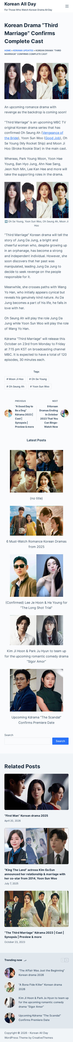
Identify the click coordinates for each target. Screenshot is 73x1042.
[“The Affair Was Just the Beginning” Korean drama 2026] (9, 973)
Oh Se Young (38, 378)
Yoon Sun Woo (39, 386)
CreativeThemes (42, 1037)
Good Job (52, 138)
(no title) (36, 498)
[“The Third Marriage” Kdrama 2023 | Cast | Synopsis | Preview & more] (36, 909)
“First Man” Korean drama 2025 (26, 815)
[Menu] (67, 6)
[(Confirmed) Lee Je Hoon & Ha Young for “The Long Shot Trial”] (36, 575)
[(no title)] (36, 471)
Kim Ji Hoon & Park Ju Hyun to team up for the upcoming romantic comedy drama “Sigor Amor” (36, 656)
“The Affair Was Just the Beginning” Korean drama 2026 (42, 973)
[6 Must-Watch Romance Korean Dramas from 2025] (36, 521)
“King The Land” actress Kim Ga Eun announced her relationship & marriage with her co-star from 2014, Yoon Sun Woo (34, 874)
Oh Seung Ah (15, 386)
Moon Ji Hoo (15, 378)
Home (7, 50)
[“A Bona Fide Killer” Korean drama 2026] (9, 987)
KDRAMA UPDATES (23, 50)
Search (8, 735)
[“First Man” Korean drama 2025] (36, 792)
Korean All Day (20, 4)
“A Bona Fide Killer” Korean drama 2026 (40, 987)
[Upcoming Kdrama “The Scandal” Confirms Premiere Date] (36, 690)
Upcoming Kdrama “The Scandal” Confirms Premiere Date (40, 1018)
